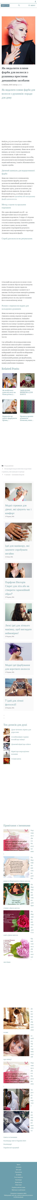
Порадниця (8, 466)
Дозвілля (18, 1175)
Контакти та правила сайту (18, 1193)
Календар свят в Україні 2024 (14, 1141)
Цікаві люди (18, 1182)
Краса (18, 1164)
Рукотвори (18, 1180)
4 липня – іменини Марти (14, 475)
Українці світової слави (18, 1187)
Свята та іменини (10, 1137)
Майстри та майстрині (18, 1190)
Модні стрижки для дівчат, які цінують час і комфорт (18, 509)
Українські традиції (11, 1148)
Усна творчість (18, 1177)
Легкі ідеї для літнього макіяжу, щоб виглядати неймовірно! (18, 629)
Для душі (18, 1169)
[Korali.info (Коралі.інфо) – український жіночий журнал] (5, 5)
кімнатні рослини (27, 1195)
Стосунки (18, 1167)
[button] (19, 5)
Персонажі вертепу (32, 1098)
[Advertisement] (18, 120)
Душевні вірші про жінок (21, 744)
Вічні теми (18, 1185)
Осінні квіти (16, 759)
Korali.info (20, 1197)
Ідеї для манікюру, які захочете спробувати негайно (17, 549)
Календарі (7, 1144)
